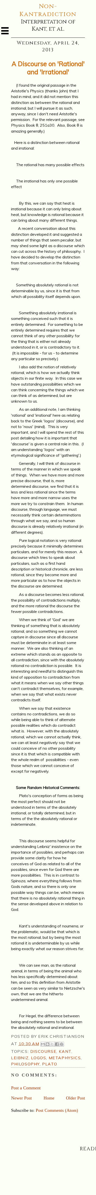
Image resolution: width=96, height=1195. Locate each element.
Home (49, 1098)
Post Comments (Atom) (57, 1110)
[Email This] (42, 1044)
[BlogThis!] (47, 1044)
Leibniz (20, 1057)
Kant (65, 1051)
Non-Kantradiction (47, 10)
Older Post (75, 1098)
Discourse (43, 1051)
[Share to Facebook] (56, 1044)
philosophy (25, 1063)
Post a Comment (26, 1087)
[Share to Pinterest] (61, 1044)
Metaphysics (65, 1057)
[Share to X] (52, 1044)
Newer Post (21, 1098)
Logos (38, 1057)
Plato (49, 1063)
